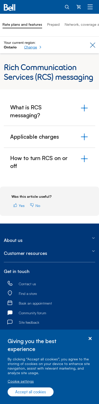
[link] (10, 283)
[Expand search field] (67, 7)
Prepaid (53, 24)
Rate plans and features (22, 24)
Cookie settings (21, 381)
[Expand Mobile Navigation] (90, 7)
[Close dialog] (90, 338)
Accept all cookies (30, 391)
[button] (33, 47)
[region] (49, 367)
